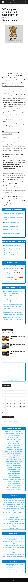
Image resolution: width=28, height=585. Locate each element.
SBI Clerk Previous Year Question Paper (13, 500)
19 (10, 404)
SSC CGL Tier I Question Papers (13, 572)
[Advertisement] (14, 59)
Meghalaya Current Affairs (14, 465)
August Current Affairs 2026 (13, 368)
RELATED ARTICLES (7, 330)
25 (7, 406)
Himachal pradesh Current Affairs (14, 449)
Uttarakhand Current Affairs (13, 487)
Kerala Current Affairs (13, 457)
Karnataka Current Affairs (14, 455)
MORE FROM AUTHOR (7, 332)
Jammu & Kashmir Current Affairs (14, 451)
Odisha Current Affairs (14, 471)
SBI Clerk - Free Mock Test (11, 222)
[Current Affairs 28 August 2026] (5, 338)
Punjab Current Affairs (14, 473)
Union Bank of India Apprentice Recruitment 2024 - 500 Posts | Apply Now (13, 306)
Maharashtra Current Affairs (13, 459)
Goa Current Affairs (13, 443)
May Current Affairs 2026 (13, 374)
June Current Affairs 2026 (13, 372)
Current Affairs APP (13, 364)
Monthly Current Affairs (13, 380)
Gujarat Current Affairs (13, 445)
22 (20, 404)
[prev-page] (3, 359)
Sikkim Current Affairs (14, 477)
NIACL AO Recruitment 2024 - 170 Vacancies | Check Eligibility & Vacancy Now (13, 293)
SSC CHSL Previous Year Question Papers (14, 570)
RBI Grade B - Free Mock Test (12, 233)
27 (14, 406)
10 (3, 401)
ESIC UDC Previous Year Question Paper (13, 554)
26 (10, 406)
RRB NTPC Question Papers (13, 568)
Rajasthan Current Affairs (13, 475)
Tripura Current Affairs (14, 483)
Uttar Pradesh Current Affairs (14, 485)
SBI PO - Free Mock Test (11, 226)
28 (17, 406)
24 (3, 406)
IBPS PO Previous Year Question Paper (13, 504)
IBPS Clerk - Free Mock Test (12, 230)
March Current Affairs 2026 (13, 378)
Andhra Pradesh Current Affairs (13, 431)
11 (7, 401)
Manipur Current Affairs (13, 463)
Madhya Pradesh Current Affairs (13, 461)
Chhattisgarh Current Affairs (13, 439)
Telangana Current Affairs (14, 481)
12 (10, 401)
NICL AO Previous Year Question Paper (13, 545)
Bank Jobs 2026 (13, 266)
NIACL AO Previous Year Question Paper (13, 556)
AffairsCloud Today (13, 366)
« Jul (3, 412)
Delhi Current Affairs (13, 441)
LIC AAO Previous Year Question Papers (13, 536)
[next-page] (5, 359)
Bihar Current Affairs (13, 437)
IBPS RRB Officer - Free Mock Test (13, 213)
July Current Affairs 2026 (13, 370)
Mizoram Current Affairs (13, 467)
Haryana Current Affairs (13, 447)
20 (14, 404)
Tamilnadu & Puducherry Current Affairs (13, 479)
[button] (2, 2)
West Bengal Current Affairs (13, 489)
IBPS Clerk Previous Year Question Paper (14, 506)
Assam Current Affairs (14, 435)
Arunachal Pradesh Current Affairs (13, 433)
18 (7, 404)
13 (14, 401)
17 (3, 404)
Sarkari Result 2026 (13, 282)
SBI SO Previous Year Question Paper (14, 502)
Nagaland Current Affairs (13, 469)
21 (17, 404)
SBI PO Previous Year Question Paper (14, 498)
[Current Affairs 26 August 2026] (5, 353)
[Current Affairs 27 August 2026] (5, 346)
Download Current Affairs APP (12, 245)
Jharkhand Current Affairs (14, 453)
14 (17, 401)
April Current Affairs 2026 (13, 376)
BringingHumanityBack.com (11, 421)
